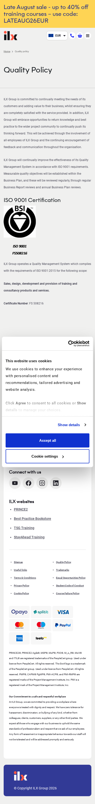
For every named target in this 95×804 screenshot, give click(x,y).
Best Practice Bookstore (32, 519)
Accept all (47, 440)
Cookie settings (44, 456)
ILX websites (21, 501)
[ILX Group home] (10, 35)
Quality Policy (63, 562)
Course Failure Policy (67, 593)
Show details (69, 425)
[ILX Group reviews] (41, 638)
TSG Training (24, 528)
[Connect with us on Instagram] (42, 483)
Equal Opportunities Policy (71, 577)
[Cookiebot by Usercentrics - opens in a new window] (68, 344)
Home (7, 51)
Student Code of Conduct (70, 585)
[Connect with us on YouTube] (15, 483)
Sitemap (18, 562)
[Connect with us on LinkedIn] (56, 483)
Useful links (20, 570)
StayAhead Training (29, 537)
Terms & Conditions (25, 577)
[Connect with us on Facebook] (28, 483)
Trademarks (62, 570)
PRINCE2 (21, 509)
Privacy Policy (21, 585)
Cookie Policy (21, 593)
